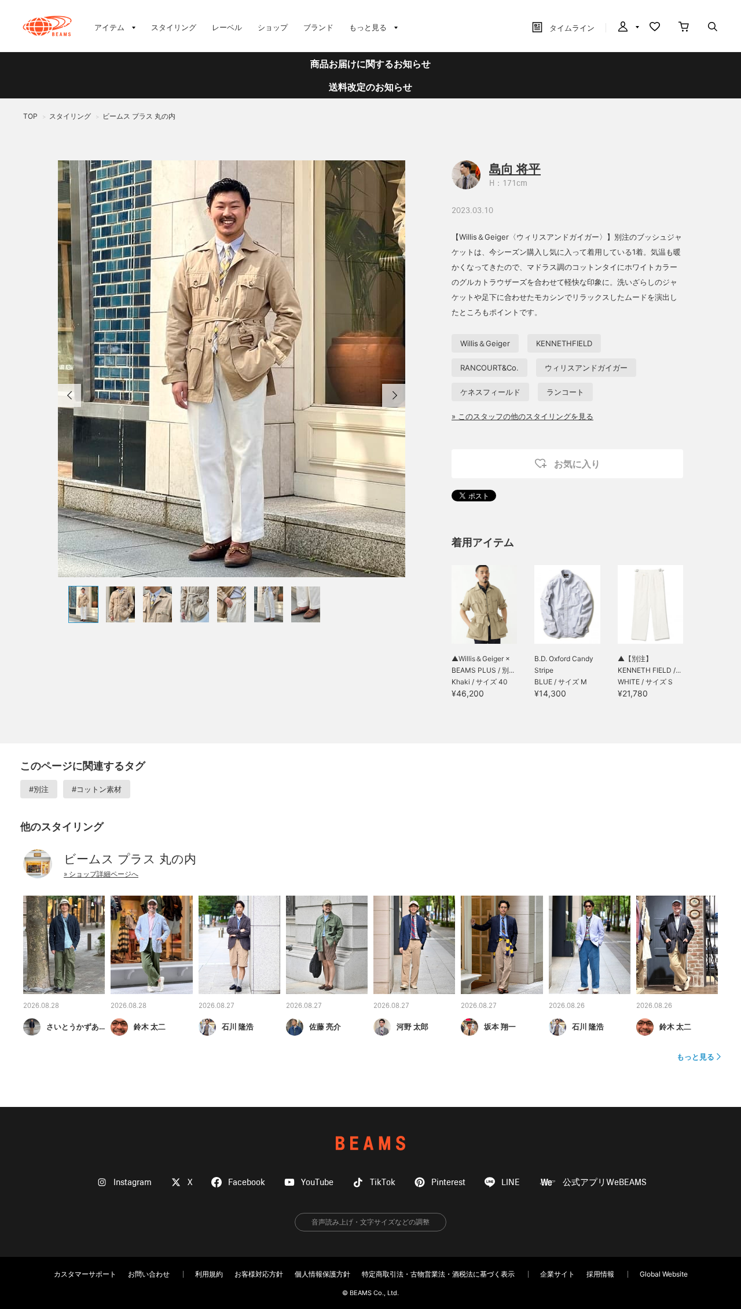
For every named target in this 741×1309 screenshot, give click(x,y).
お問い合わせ (149, 1274)
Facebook (246, 1182)
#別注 (39, 789)
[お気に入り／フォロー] (655, 27)
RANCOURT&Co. (489, 367)
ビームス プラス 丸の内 (130, 859)
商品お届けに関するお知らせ (370, 63)
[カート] (684, 27)
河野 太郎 (412, 1026)
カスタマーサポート (85, 1274)
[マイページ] (627, 27)
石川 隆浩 (238, 1026)
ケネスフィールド (490, 392)
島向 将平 (515, 169)
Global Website (664, 1274)
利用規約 (209, 1274)
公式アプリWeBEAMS (605, 1182)
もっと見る (695, 1056)
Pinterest (448, 1182)
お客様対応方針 (258, 1274)
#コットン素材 (97, 789)
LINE (510, 1182)
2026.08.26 (567, 1006)
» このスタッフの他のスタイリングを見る (522, 416)
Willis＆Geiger (485, 343)
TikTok (382, 1182)
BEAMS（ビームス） (47, 26)
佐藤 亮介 (325, 1026)
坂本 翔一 (500, 1026)
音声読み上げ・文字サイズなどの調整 (370, 1222)
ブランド (318, 27)
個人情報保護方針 (322, 1274)
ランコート (565, 392)
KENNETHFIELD (564, 343)
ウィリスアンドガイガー (586, 367)
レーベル (227, 27)
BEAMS (370, 1143)
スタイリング (173, 27)
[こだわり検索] (713, 27)
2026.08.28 (41, 1006)
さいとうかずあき (76, 1026)
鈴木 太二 (150, 1026)
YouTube (317, 1182)
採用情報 (600, 1274)
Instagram (132, 1182)
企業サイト (557, 1274)
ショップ (273, 27)
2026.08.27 (216, 1006)
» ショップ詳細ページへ (101, 874)
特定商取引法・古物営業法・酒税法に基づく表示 (438, 1274)
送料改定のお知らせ (370, 87)
